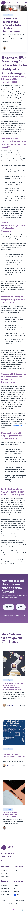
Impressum (19, 904)
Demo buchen (20, 607)
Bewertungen (5, 888)
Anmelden (4, 870)
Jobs (15, 888)
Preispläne (4, 885)
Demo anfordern (20, 2)
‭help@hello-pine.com (19, 615)
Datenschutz (20, 900)
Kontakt (16, 891)
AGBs (3, 900)
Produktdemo (5, 894)
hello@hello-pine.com (8, 853)
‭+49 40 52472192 (6, 856)
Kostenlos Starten (9, 607)
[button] (26, 2)
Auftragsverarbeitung (7, 904)
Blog (15, 870)
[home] (6, 3)
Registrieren (4, 873)
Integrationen (5, 891)
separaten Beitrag (18, 425)
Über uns (16, 885)
